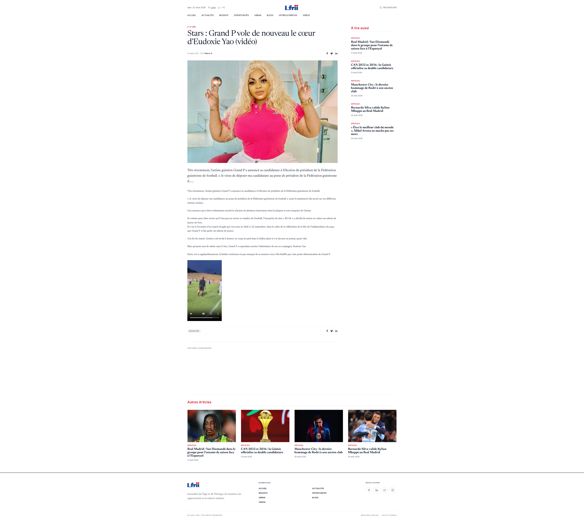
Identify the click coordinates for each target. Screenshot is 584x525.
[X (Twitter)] (385, 490)
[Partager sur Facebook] (327, 53)
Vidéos (306, 15)
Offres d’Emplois (288, 15)
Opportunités (241, 15)
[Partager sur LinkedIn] (336, 53)
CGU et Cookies (389, 515)
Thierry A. (208, 53)
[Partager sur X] (331, 53)
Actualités (208, 15)
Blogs (270, 15)
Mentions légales (370, 515)
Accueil (191, 15)
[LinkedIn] (377, 490)
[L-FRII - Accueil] (292, 7)
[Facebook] (369, 490)
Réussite (223, 15)
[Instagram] (392, 490)
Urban (257, 15)
